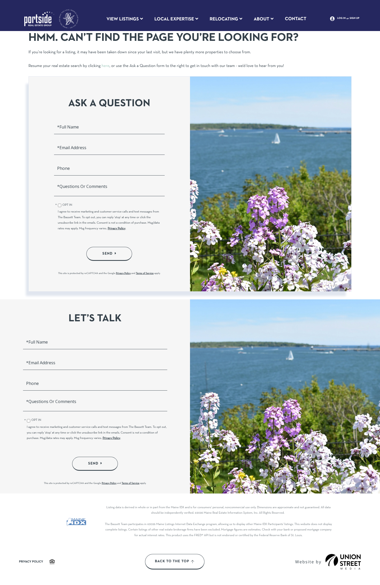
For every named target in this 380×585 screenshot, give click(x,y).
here (105, 66)
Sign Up (355, 18)
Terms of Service (145, 273)
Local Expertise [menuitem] (174, 19)
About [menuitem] (261, 19)
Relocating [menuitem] (224, 19)
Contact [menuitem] (295, 19)
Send (107, 253)
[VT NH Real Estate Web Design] (343, 561)
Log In (341, 18)
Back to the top (172, 561)
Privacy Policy (117, 228)
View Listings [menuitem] (123, 19)
